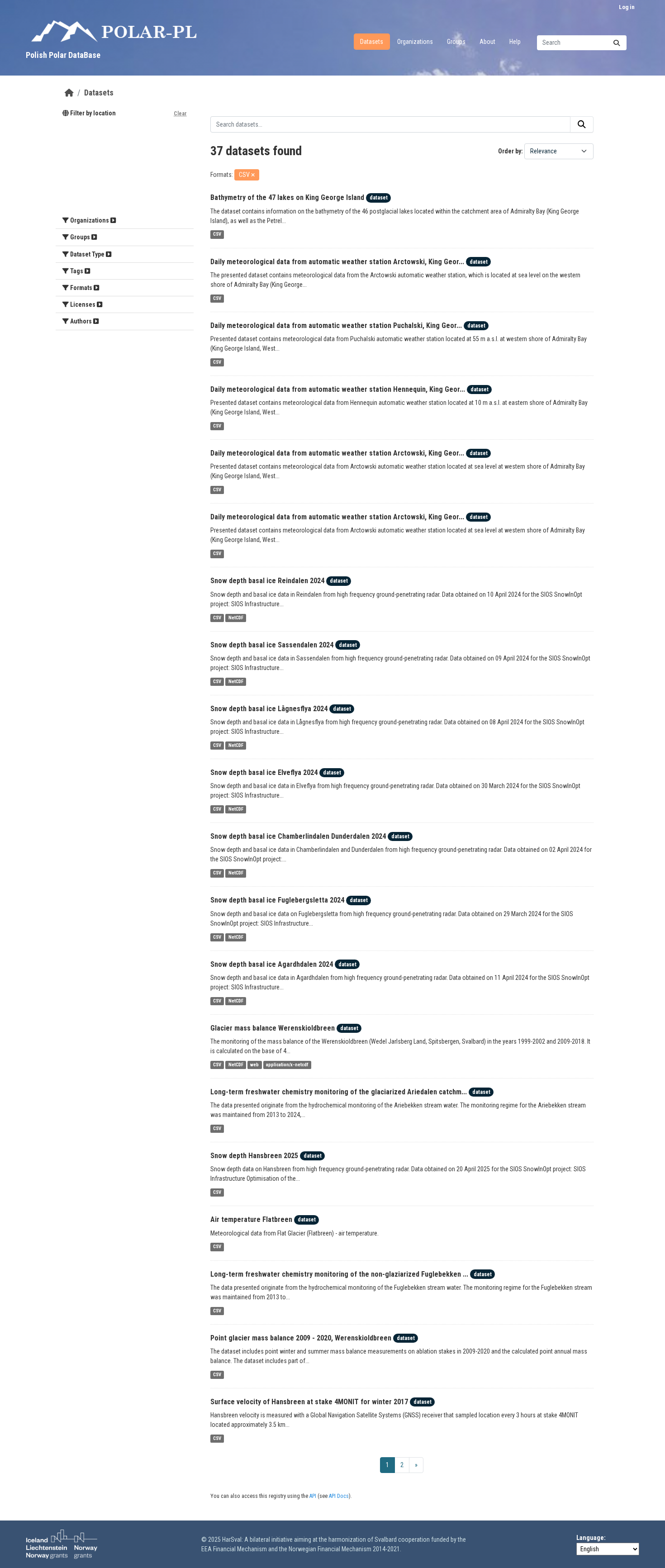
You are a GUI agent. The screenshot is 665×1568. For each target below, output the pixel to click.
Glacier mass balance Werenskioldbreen (272, 1028)
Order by (509, 151)
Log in (627, 7)
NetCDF (235, 618)
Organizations (415, 41)
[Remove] (253, 175)
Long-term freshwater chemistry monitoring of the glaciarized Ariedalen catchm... (338, 1092)
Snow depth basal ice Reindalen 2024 (267, 580)
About (487, 41)
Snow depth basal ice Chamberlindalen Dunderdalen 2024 (298, 836)
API (312, 1496)
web (254, 1065)
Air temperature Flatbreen (251, 1219)
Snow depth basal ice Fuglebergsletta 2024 (277, 900)
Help (515, 41)
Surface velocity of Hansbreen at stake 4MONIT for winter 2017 (309, 1401)
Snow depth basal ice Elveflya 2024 (264, 772)
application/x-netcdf (287, 1065)
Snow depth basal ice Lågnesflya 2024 (269, 708)
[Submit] (617, 42)
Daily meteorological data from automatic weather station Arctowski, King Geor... (337, 261)
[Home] (69, 92)
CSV (217, 235)
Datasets (371, 41)
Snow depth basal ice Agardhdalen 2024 (271, 964)
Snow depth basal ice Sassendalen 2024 (271, 645)
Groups (456, 41)
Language (590, 1537)
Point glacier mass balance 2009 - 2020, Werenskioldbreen (300, 1338)
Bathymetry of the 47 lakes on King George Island (287, 197)
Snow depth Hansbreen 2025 (254, 1155)
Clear (180, 113)
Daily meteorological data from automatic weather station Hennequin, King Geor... (337, 389)
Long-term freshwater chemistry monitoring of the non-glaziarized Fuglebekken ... (339, 1274)
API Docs (339, 1496)
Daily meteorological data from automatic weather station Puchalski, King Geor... (336, 325)
